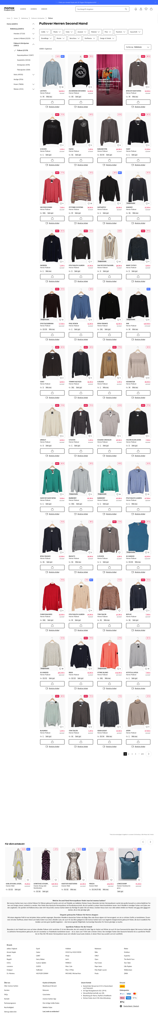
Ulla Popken (128, 966)
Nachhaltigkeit (9, 1007)
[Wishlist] (146, 9)
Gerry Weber (40, 959)
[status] (45, 49)
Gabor (38, 952)
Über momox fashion (11, 986)
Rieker (126, 949)
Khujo (67, 956)
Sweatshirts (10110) (23, 60)
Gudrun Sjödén (41, 963)
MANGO (68, 963)
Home (8, 18)
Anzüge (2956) (18, 79)
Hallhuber (39, 970)
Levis (138, 908)
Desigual (9, 970)
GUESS (38, 966)
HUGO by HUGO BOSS (73, 952)
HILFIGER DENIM (42, 973)
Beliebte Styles (47, 1007)
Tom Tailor (127, 963)
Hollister (68, 949)
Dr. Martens (11, 973)
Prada (96, 973)
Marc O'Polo (69, 970)
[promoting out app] (110, 80)
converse (10, 966)
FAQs (6, 994)
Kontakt (6, 999)
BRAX (9, 956)
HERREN (34, 9)
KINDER (44, 9)
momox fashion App (49, 999)
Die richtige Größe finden (51, 1003)
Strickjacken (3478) (23, 65)
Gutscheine (46, 994)
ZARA (126, 973)
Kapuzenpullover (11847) (25, 55)
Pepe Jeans (98, 966)
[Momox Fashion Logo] (9, 9)
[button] (21, 23)
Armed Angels (11, 952)
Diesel (145, 908)
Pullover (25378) (22, 50)
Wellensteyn (128, 970)
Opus (96, 959)
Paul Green (98, 963)
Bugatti (9, 959)
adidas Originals (12, 949)
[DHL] (122, 986)
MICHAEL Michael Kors (73, 973)
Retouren (46, 990)
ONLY (97, 956)
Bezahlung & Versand (50, 986)
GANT (38, 956)
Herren (16, 18)
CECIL (9, 963)
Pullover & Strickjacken (37, 18)
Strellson (127, 952)
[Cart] (151, 9)
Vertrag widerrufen (10, 1012)
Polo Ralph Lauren (101, 970)
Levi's (67, 959)
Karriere (6, 990)
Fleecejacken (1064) (23, 70)
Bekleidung (24, 18)
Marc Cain (68, 966)
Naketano (98, 949)
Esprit (38, 949)
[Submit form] (126, 9)
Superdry (127, 956)
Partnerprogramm (10, 1003)
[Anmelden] (140, 9)
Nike (96, 952)
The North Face (129, 959)
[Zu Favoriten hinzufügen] (119, 552)
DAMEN (23, 9)
